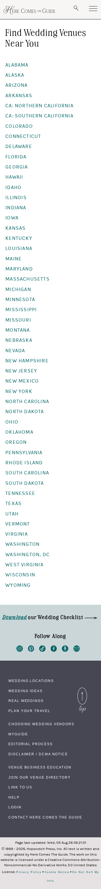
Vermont (17, 524)
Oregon (16, 442)
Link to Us (20, 787)
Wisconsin (20, 575)
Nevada (15, 351)
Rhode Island (24, 463)
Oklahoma (19, 432)
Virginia (16, 534)
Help (14, 797)
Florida (15, 157)
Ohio (11, 422)
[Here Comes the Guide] (29, 10)
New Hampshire (27, 361)
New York (18, 391)
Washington (22, 544)
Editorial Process (30, 744)
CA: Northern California (39, 106)
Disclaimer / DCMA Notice (38, 754)
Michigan (18, 289)
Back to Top (82, 689)
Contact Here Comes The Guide (45, 817)
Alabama (16, 65)
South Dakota (24, 483)
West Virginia (24, 565)
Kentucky (18, 238)
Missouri (18, 320)
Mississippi (21, 310)
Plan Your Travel (29, 711)
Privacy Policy (29, 872)
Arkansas (18, 96)
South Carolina (27, 473)
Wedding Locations (31, 681)
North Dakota (24, 412)
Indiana (15, 208)
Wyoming (18, 585)
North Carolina (27, 401)
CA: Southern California (39, 116)
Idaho (13, 187)
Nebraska (18, 340)
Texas (13, 503)
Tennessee (20, 493)
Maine (13, 259)
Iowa (12, 218)
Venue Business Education (40, 767)
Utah (12, 514)
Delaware (18, 146)
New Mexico (22, 381)
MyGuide (18, 734)
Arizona (16, 85)
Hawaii (14, 177)
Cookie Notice (57, 872)
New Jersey (21, 371)
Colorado (19, 126)
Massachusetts (27, 279)
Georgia (16, 167)
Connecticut (23, 136)
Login (15, 807)
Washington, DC (27, 555)
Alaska (14, 75)
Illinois (16, 198)
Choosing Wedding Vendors (41, 724)
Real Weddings (26, 701)
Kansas (15, 228)
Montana (17, 330)
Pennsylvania (23, 453)
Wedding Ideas (25, 691)
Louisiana (18, 248)
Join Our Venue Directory (39, 777)
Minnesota (20, 300)
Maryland (19, 269)
